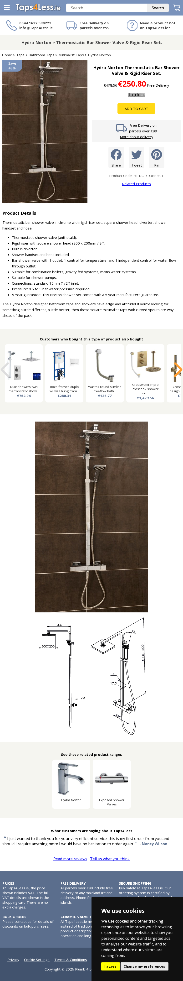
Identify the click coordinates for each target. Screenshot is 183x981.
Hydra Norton (99, 54)
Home (7, 54)
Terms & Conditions (70, 959)
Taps (20, 54)
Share (116, 165)
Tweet (136, 165)
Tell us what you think (110, 858)
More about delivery (136, 136)
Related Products (136, 183)
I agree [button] (110, 966)
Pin (156, 165)
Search (158, 7)
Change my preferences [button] (144, 966)
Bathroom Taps (41, 54)
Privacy (13, 959)
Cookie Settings (37, 959)
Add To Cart (136, 108)
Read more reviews (70, 858)
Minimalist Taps (71, 54)
